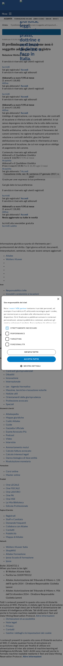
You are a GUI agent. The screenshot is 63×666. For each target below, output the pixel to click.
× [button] (58, 299)
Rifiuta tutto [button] (31, 352)
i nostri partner (17, 308)
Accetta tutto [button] (31, 359)
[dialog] (32, 333)
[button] (31, 366)
